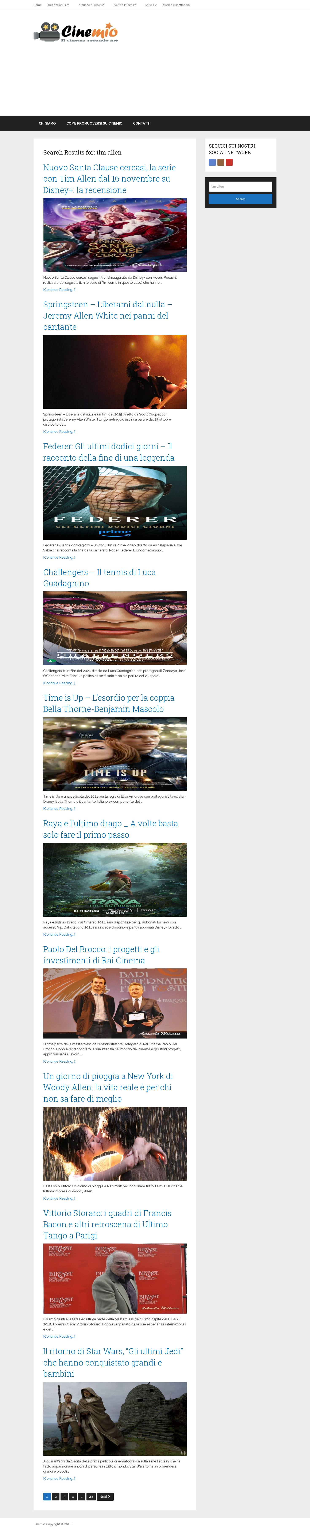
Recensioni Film (58, 5)
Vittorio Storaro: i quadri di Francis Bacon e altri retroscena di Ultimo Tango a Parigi (107, 1224)
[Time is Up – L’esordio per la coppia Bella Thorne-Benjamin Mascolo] (115, 754)
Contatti (141, 123)
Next (104, 1497)
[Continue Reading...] (59, 290)
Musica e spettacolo (176, 5)
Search (240, 199)
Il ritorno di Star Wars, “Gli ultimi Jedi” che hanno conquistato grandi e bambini (113, 1362)
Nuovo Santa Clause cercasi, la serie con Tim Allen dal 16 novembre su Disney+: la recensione (109, 178)
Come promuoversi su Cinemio (94, 123)
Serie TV (151, 5)
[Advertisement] (155, 84)
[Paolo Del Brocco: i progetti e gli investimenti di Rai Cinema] (115, 1003)
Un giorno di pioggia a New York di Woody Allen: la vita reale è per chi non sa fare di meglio (108, 1087)
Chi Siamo (47, 123)
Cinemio (39, 1524)
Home (38, 5)
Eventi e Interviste (124, 5)
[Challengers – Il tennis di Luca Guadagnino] (115, 628)
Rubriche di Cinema (91, 5)
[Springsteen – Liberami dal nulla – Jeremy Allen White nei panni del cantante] (115, 372)
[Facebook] (212, 162)
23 (91, 1497)
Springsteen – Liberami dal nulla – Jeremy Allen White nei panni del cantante (108, 315)
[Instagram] (220, 162)
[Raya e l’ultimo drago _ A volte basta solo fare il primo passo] (115, 880)
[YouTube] (229, 162)
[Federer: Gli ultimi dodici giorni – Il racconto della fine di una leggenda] (115, 503)
